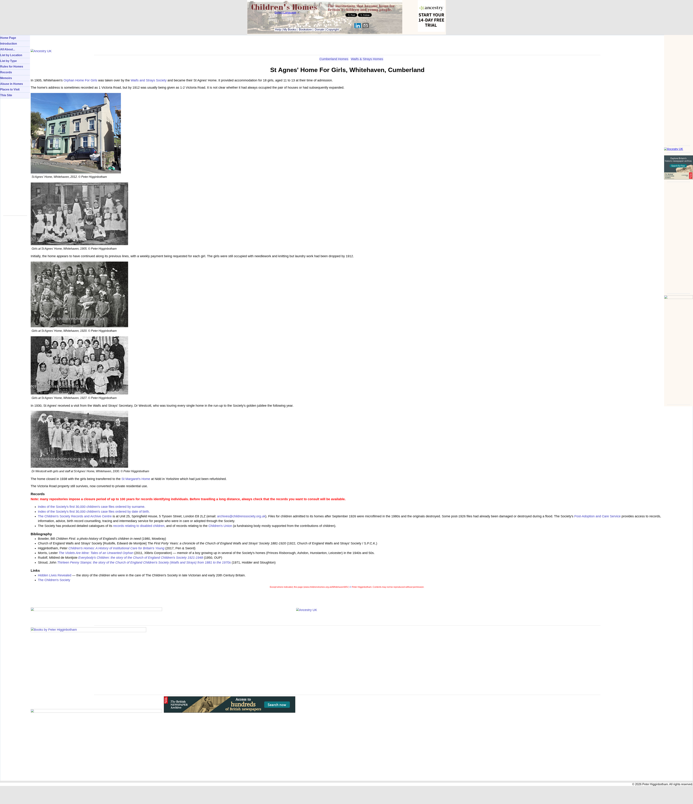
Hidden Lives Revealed (54, 575)
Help (277, 29)
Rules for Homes (11, 66)
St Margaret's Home (135, 479)
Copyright (332, 29)
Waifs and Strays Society (149, 80)
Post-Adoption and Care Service (597, 516)
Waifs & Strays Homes (367, 59)
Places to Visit (9, 89)
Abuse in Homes (11, 83)
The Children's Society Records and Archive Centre (75, 516)
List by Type (8, 60)
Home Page (8, 37)
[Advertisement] (678, 89)
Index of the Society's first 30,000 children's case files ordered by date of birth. (94, 511)
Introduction (8, 43)
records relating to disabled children (138, 526)
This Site (6, 95)
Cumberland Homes (333, 59)
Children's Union (220, 526)
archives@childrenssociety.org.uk (241, 516)
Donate (319, 29)
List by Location (11, 55)
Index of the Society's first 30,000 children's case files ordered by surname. (91, 507)
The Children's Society (54, 580)
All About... (7, 49)
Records (6, 72)
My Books (289, 29)
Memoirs (6, 78)
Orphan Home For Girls (80, 80)
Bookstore (305, 29)
